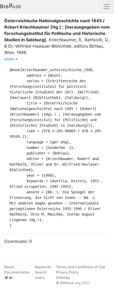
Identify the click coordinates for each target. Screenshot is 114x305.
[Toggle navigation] (106, 6)
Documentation (17, 272)
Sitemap (63, 277)
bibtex (10, 59)
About (9, 267)
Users (40, 277)
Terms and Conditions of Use (80, 267)
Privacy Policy (67, 272)
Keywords (43, 267)
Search (41, 272)
